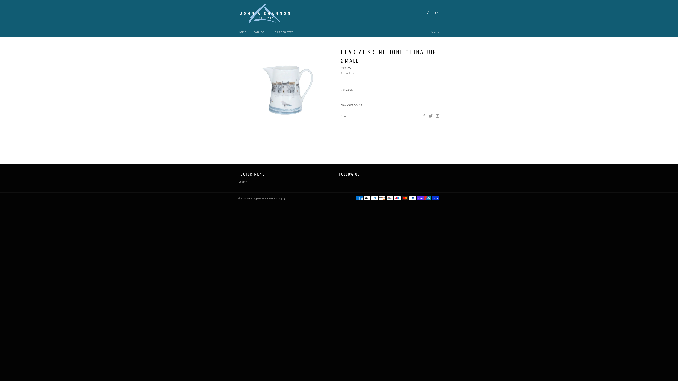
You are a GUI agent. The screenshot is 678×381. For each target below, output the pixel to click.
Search (242, 181)
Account (435, 32)
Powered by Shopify (275, 198)
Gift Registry (284, 32)
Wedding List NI (255, 198)
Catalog (259, 32)
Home (242, 32)
